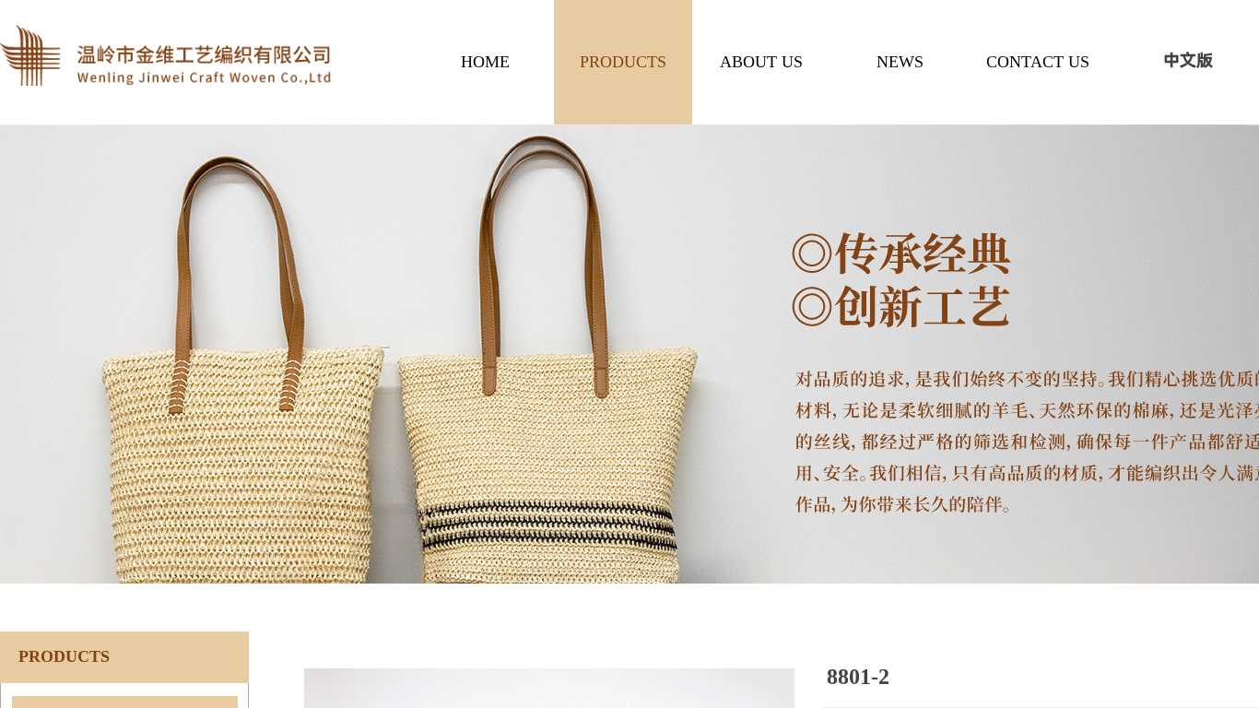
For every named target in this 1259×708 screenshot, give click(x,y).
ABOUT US (761, 62)
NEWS (900, 62)
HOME (485, 62)
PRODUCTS (623, 62)
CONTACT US (1037, 62)
